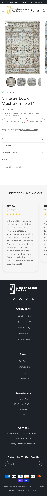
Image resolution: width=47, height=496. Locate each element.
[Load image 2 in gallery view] (21, 81)
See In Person (34, 121)
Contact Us (23, 378)
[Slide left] (3, 82)
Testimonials (23, 367)
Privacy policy (39, 486)
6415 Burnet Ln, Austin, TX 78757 (23, 433)
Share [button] (22, 167)
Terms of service (34, 490)
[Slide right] (44, 82)
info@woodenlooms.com (23, 444)
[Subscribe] (39, 464)
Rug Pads (23, 333)
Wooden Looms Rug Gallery (20, 486)
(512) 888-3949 (23, 439)
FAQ (23, 373)
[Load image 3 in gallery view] (31, 81)
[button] (3, 10)
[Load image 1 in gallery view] (11, 81)
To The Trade (23, 339)
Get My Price (12, 121)
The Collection (23, 316)
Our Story (23, 361)
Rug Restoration (24, 322)
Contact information (17, 490)
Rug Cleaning (23, 327)
